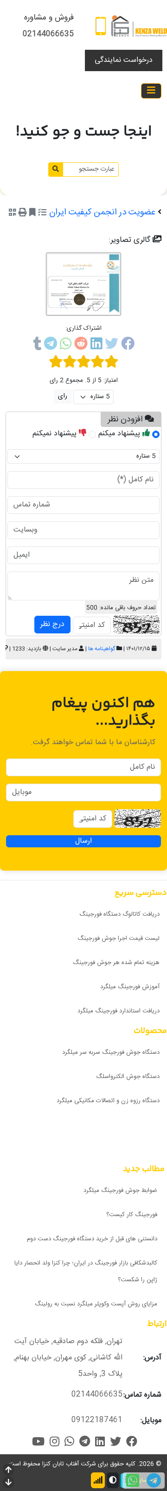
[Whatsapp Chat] (132, 1480)
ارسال (83, 841)
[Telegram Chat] (153, 1480)
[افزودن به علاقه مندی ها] (32, 213)
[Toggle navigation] (151, 91)
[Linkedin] (96, 345)
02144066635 (48, 34)
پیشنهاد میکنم (120, 433)
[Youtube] (38, 1441)
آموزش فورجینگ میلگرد (130, 987)
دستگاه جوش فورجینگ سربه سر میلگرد (111, 1052)
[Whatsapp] (65, 345)
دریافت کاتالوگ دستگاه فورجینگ (119, 914)
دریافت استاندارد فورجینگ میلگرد (118, 1011)
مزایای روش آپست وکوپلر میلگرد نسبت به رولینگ (96, 1304)
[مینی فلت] (100, 26)
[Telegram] (50, 345)
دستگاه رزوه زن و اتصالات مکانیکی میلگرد (108, 1101)
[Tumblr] (37, 345)
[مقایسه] (42, 213)
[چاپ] (23, 213)
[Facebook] (128, 345)
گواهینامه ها (101, 648)
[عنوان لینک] (139, 26)
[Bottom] (8, 1483)
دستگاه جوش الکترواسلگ (128, 1077)
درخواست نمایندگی (124, 60)
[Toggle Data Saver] (98, 1480)
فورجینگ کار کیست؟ (131, 1215)
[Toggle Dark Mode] (113, 1480)
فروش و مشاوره (49, 18)
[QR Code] (12, 213)
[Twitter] (111, 345)
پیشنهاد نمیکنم (55, 433)
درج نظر (52, 624)
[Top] (8, 1470)
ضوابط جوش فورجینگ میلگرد (120, 1190)
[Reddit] (81, 345)
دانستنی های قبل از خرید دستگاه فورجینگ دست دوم (92, 1239)
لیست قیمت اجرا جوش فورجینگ (118, 938)
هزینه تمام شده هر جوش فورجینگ (116, 963)
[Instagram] (54, 1441)
